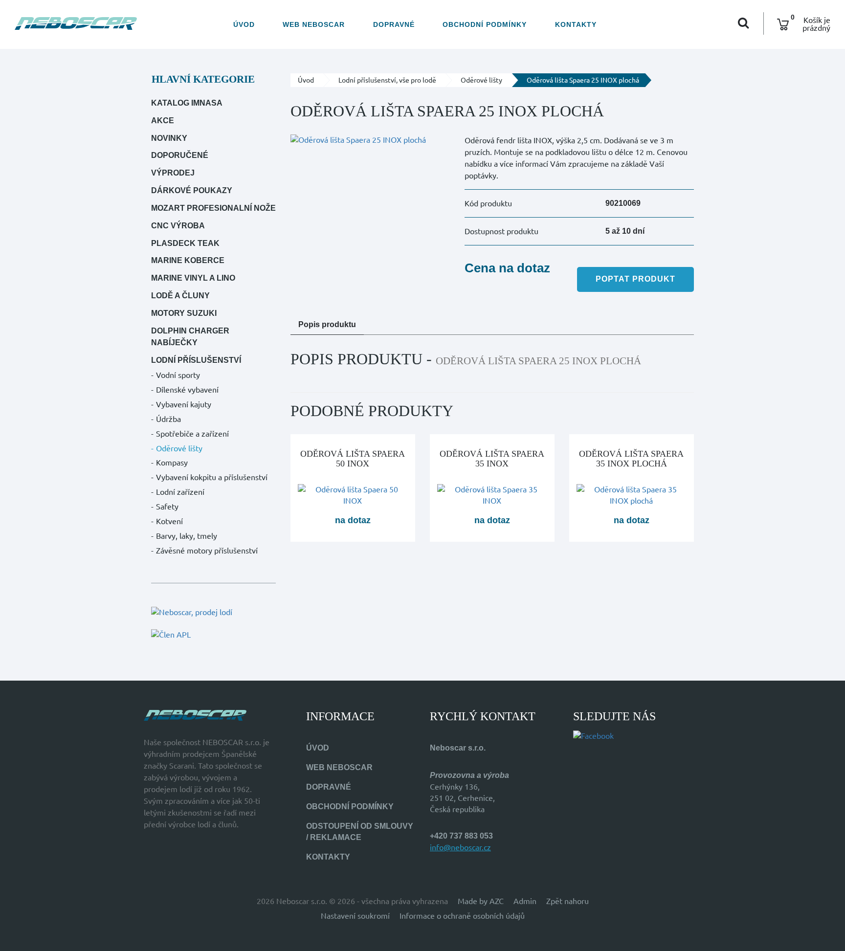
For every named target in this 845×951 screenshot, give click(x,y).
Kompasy (172, 462)
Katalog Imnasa (186, 103)
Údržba (168, 419)
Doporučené (179, 155)
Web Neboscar (314, 24)
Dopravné (394, 24)
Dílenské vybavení (187, 389)
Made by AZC (481, 901)
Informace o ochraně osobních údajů (462, 915)
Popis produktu (327, 324)
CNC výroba (178, 225)
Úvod (244, 24)
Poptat (635, 279)
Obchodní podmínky (485, 24)
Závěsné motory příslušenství (207, 550)
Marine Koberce (187, 260)
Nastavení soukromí (355, 915)
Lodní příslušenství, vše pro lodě (387, 80)
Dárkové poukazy (191, 190)
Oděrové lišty (179, 448)
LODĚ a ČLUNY (180, 295)
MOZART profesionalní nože (213, 208)
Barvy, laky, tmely (186, 535)
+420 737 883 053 (461, 836)
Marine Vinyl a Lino (193, 278)
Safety (167, 506)
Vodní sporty (178, 375)
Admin (524, 901)
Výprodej (173, 173)
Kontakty (576, 24)
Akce (162, 120)
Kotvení (169, 521)
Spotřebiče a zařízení (192, 433)
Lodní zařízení (180, 491)
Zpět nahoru (567, 901)
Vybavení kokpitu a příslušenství (211, 477)
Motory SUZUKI (184, 313)
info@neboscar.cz (460, 847)
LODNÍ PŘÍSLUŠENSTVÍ (196, 360)
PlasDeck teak (185, 243)
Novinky (169, 138)
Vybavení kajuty (183, 404)
